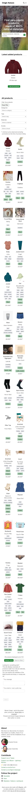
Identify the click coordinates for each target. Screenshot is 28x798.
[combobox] (14, 110)
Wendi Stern (18, 712)
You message (8, 679)
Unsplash (14, 714)
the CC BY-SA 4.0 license (17, 791)
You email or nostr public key (12, 688)
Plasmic (21, 787)
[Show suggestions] (25, 110)
